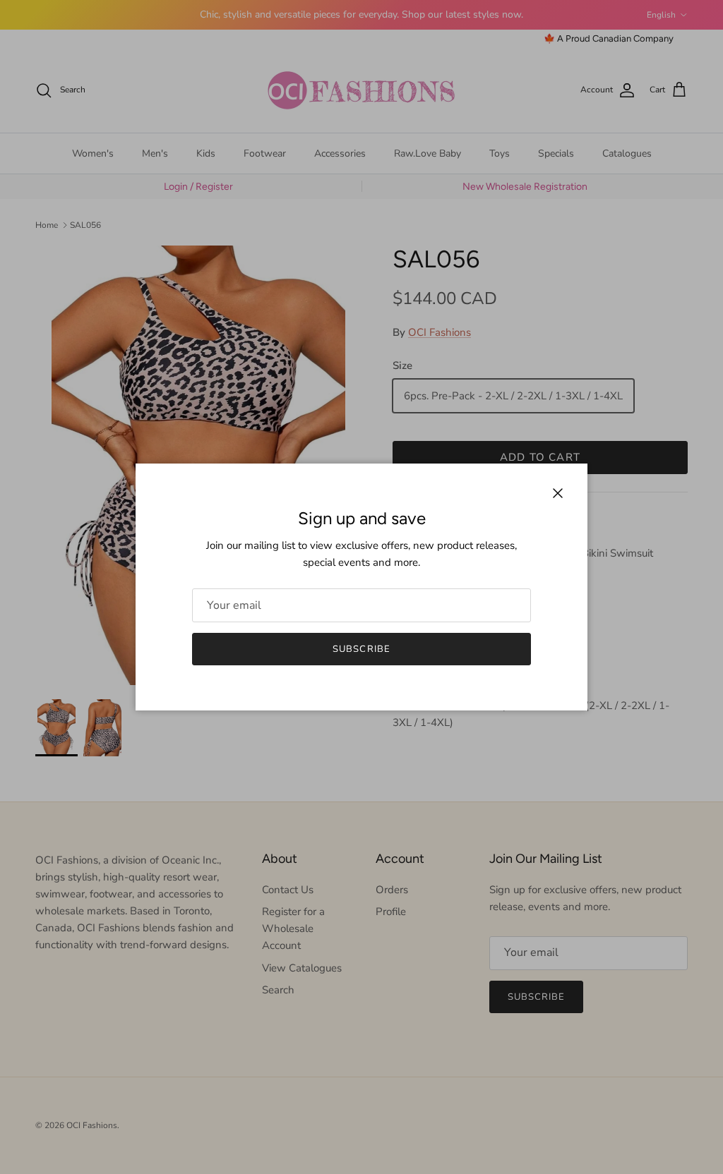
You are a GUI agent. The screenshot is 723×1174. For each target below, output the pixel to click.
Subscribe (361, 649)
